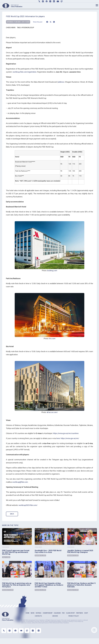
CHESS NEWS (10, 27)
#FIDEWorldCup (27, 27)
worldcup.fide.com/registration (24, 72)
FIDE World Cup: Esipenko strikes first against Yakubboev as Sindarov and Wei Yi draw (49, 585)
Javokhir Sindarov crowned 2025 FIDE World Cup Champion (80, 551)
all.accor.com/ (52, 412)
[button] (47, 22)
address (61, 82)
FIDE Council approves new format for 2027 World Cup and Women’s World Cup (15, 552)
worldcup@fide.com (20, 482)
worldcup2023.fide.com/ (28, 505)
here (58, 438)
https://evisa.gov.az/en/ (70, 438)
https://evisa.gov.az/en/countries (66, 433)
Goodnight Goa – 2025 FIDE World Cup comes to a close (48, 551)
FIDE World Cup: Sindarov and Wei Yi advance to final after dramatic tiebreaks (81, 585)
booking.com (52, 271)
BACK (12, 514)
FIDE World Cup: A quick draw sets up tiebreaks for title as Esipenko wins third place (16, 585)
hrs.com (52, 338)
